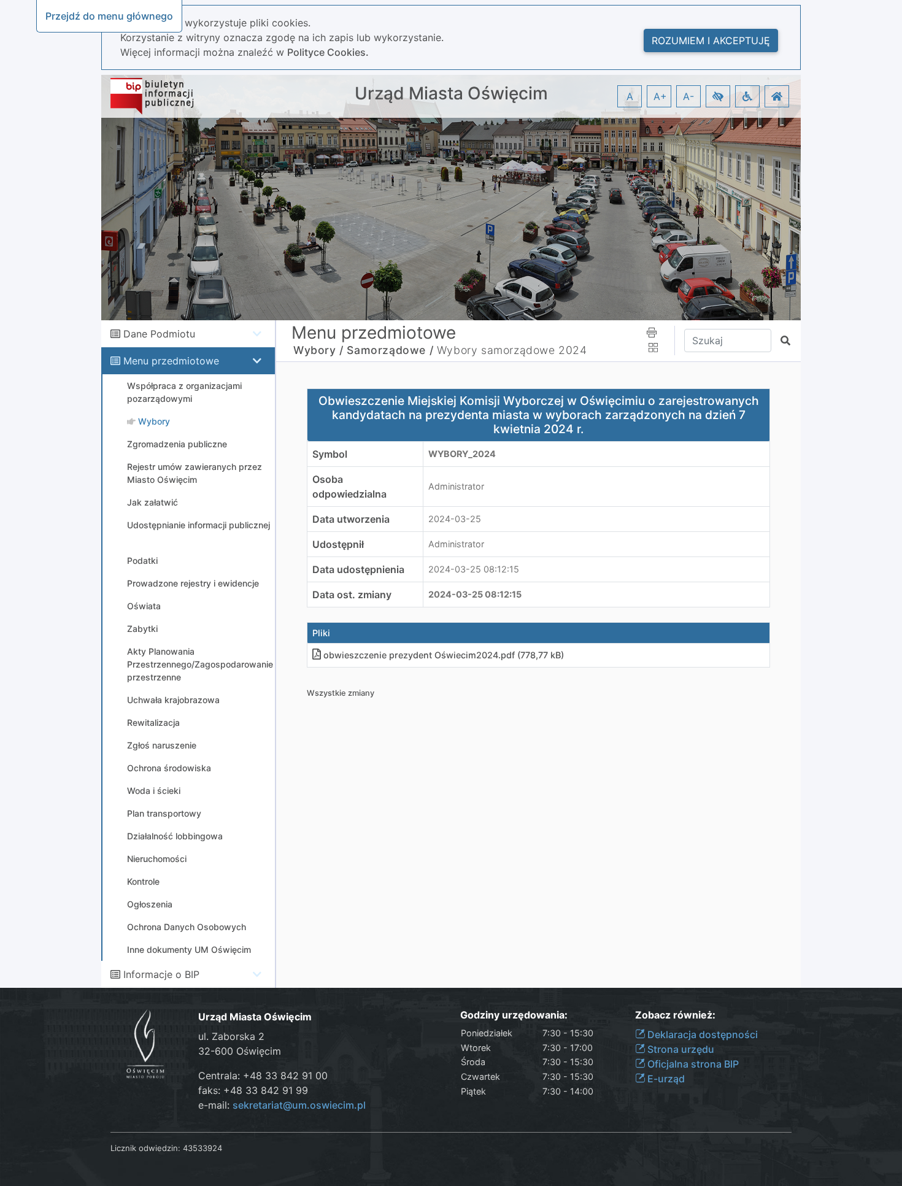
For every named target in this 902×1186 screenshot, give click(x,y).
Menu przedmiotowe (171, 361)
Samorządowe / (390, 350)
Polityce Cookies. (328, 52)
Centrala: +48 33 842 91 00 (263, 1075)
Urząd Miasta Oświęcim (451, 93)
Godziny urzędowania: (514, 1015)
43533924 (202, 1148)
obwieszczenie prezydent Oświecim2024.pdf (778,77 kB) (443, 655)
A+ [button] (660, 96)
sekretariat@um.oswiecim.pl (299, 1105)
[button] (718, 96)
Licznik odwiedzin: (145, 1148)
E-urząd (665, 1078)
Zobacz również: (675, 1015)
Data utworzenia (351, 519)
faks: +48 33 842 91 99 (253, 1090)
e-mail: (282, 1105)
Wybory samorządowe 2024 (512, 350)
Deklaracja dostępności (701, 1034)
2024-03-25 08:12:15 (473, 569)
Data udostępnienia (358, 569)
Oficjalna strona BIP (692, 1064)
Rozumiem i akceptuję (711, 40)
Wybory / (318, 350)
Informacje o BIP (161, 974)
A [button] (629, 96)
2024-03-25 (454, 519)
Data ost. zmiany (351, 594)
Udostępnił (338, 544)
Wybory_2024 (462, 454)
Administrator (456, 486)
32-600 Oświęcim (239, 1051)
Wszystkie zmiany (340, 693)
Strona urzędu (679, 1049)
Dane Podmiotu (159, 334)
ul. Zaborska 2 (231, 1036)
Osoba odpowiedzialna (349, 486)
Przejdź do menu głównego (109, 16)
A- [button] (688, 96)
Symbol (329, 454)
